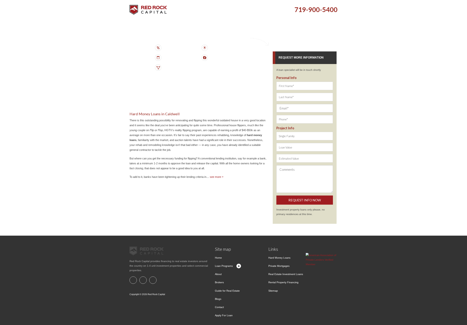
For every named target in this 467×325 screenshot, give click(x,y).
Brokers (219, 282)
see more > (216, 176)
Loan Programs (224, 265)
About (218, 274)
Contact (219, 307)
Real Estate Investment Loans (285, 274)
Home (218, 257)
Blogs (218, 298)
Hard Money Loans (279, 257)
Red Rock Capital (156, 294)
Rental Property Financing (283, 282)
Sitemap (273, 290)
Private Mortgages (279, 265)
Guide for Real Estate (227, 290)
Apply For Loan (224, 315)
